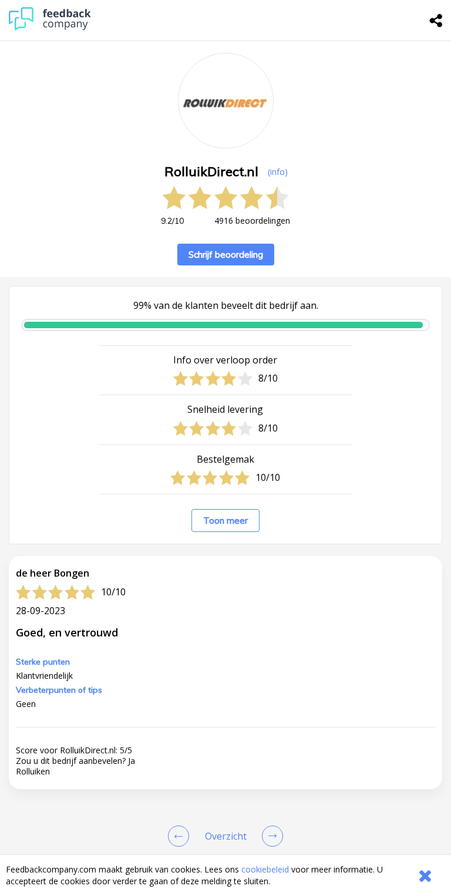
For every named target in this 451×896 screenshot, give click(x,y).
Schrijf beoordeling (226, 254)
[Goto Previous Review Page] (181, 836)
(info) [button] (278, 171)
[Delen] (436, 20)
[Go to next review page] (270, 836)
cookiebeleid (265, 869)
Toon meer (225, 520)
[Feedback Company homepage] (50, 27)
